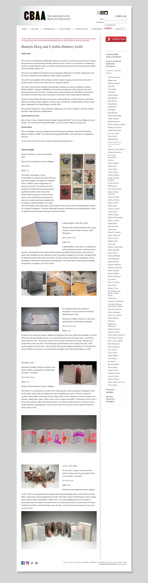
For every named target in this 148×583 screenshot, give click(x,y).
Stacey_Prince (113, 288)
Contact (124, 562)
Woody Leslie (113, 241)
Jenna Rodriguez (114, 312)
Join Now (35, 29)
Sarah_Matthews (114, 256)
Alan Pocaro (112, 285)
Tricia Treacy (112, 353)
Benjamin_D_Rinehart (116, 301)
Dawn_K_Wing (113, 220)
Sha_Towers (112, 350)
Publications (65, 29)
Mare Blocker (113, 113)
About (118, 29)
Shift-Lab (111, 321)
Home (24, 29)
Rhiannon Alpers (114, 83)
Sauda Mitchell (113, 262)
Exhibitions (86, 562)
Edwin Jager (112, 206)
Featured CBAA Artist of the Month (113, 55)
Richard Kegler (113, 215)
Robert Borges (113, 119)
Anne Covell (112, 136)
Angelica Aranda (114, 373)
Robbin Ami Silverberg (112, 325)
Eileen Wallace (113, 355)
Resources (97, 29)
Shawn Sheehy (113, 318)
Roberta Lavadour (114, 232)
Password (100, 22)
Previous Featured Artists (113, 72)
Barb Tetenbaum (114, 344)
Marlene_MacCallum (115, 247)
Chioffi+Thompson (114, 130)
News (109, 29)
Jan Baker (111, 92)
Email (101, 19)
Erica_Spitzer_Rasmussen (116, 335)
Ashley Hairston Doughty (113, 179)
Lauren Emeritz (113, 376)
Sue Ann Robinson (114, 309)
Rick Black (111, 110)
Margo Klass (112, 223)
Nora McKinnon (113, 259)
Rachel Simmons (114, 329)
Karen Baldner (113, 95)
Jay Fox (111, 160)
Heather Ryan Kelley (115, 217)
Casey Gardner (113, 163)
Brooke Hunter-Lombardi (113, 193)
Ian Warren (112, 361)
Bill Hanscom (112, 186)
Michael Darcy (113, 139)
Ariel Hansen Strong (115, 338)
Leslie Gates (112, 169)
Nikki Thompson (114, 347)
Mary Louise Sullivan (115, 341)
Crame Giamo (113, 172)
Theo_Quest (112, 385)
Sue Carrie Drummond (112, 156)
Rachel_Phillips (113, 273)
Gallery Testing (113, 379)
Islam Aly (111, 86)
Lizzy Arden (112, 89)
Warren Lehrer (113, 238)
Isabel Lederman (114, 235)
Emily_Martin (112, 253)
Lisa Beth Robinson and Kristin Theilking (115, 305)
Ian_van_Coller (113, 133)
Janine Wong (112, 367)
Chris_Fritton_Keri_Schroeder (116, 382)
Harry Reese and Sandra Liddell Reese (114, 293)
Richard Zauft (113, 370)
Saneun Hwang (113, 197)
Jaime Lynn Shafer (115, 315)
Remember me (111, 25)
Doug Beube (112, 104)
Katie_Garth (112, 166)
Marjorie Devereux (114, 152)
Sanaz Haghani (113, 175)
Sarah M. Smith (113, 332)
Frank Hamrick (113, 183)
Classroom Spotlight (110, 391)
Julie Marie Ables (114, 77)
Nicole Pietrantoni (114, 276)
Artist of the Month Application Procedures (113, 63)
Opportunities (81, 29)
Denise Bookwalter (115, 116)
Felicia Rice (112, 298)
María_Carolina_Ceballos (116, 124)
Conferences (49, 29)
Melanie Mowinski (114, 265)
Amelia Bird (112, 107)
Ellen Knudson (113, 226)
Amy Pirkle (112, 279)
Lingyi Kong (112, 229)
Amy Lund (111, 244)
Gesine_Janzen (113, 209)
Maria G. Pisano (114, 282)
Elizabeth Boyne (114, 121)
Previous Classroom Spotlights (110, 399)
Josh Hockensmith (114, 189)
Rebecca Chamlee (114, 127)
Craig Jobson (113, 212)
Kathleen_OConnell (115, 267)
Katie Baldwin (113, 98)
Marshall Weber (113, 364)
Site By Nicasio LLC (121, 564)
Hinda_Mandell (113, 250)
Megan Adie (112, 80)
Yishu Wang (112, 358)
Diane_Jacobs (113, 203)
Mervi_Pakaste (113, 270)
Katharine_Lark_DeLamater (116, 149)
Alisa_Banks (112, 101)
